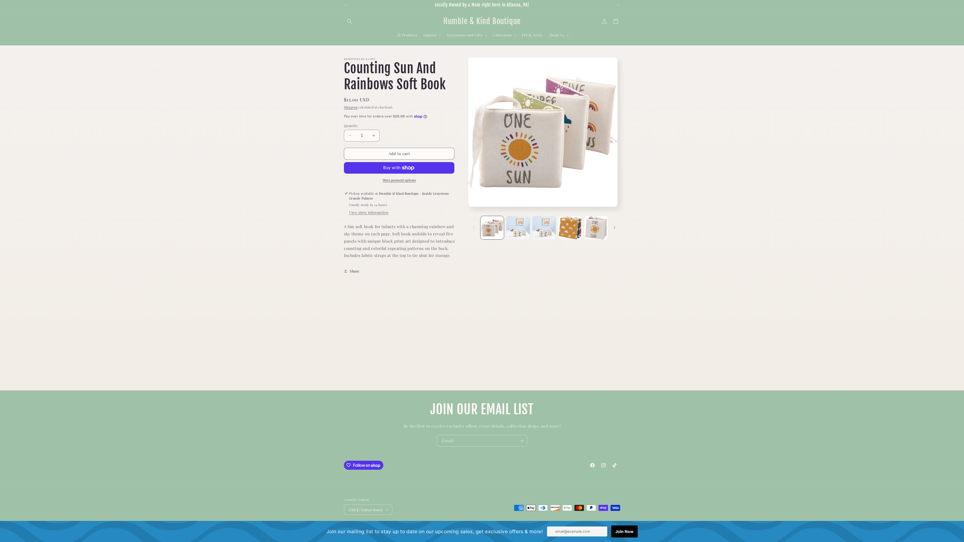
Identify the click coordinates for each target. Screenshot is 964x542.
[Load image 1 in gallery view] (492, 227)
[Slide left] (473, 227)
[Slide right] (614, 227)
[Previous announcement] (345, 5)
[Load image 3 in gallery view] (544, 227)
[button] (349, 21)
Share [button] (354, 271)
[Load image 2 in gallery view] (518, 227)
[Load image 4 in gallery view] (570, 227)
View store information (368, 212)
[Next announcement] (618, 5)
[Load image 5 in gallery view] (596, 227)
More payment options (399, 180)
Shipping (350, 107)
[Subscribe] (521, 441)
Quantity (351, 125)
